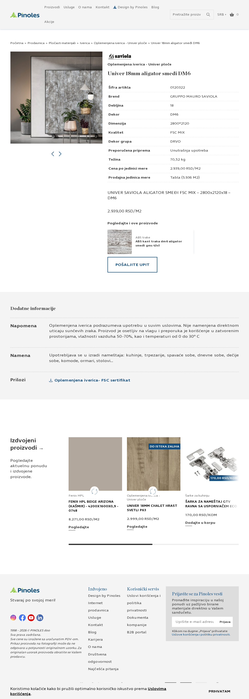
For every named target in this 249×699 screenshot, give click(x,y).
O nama (85, 7)
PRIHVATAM (219, 691)
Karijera (95, 639)
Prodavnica (35, 43)
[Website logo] (24, 15)
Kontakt (102, 7)
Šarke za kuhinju (197, 495)
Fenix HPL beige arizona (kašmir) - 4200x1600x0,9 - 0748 (94, 506)
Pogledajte (79, 527)
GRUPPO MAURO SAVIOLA (193, 96)
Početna (16, 43)
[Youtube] (31, 617)
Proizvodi (52, 7)
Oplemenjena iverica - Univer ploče (120, 43)
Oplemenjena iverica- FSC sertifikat (92, 380)
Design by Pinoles (133, 7)
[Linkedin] (39, 617)
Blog (155, 7)
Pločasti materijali (62, 43)
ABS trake (142, 237)
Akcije (49, 22)
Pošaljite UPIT (132, 264)
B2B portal (136, 632)
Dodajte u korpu (200, 523)
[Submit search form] (208, 15)
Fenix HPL (76, 495)
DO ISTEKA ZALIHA (164, 446)
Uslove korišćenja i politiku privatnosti (201, 634)
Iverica (85, 43)
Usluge (69, 7)
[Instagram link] (13, 617)
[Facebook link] (22, 617)
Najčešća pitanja (103, 669)
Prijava (225, 622)
